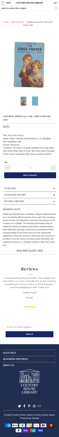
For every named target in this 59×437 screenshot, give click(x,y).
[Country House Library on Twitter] (20, 406)
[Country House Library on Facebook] (24, 406)
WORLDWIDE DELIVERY (29, 195)
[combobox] (29, 8)
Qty (5, 162)
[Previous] (5, 65)
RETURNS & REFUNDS (29, 201)
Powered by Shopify (29, 418)
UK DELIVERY (29, 188)
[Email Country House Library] (39, 406)
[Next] (54, 65)
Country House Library (22, 415)
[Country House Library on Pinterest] (29, 406)
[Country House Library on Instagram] (34, 406)
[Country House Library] (29, 3)
